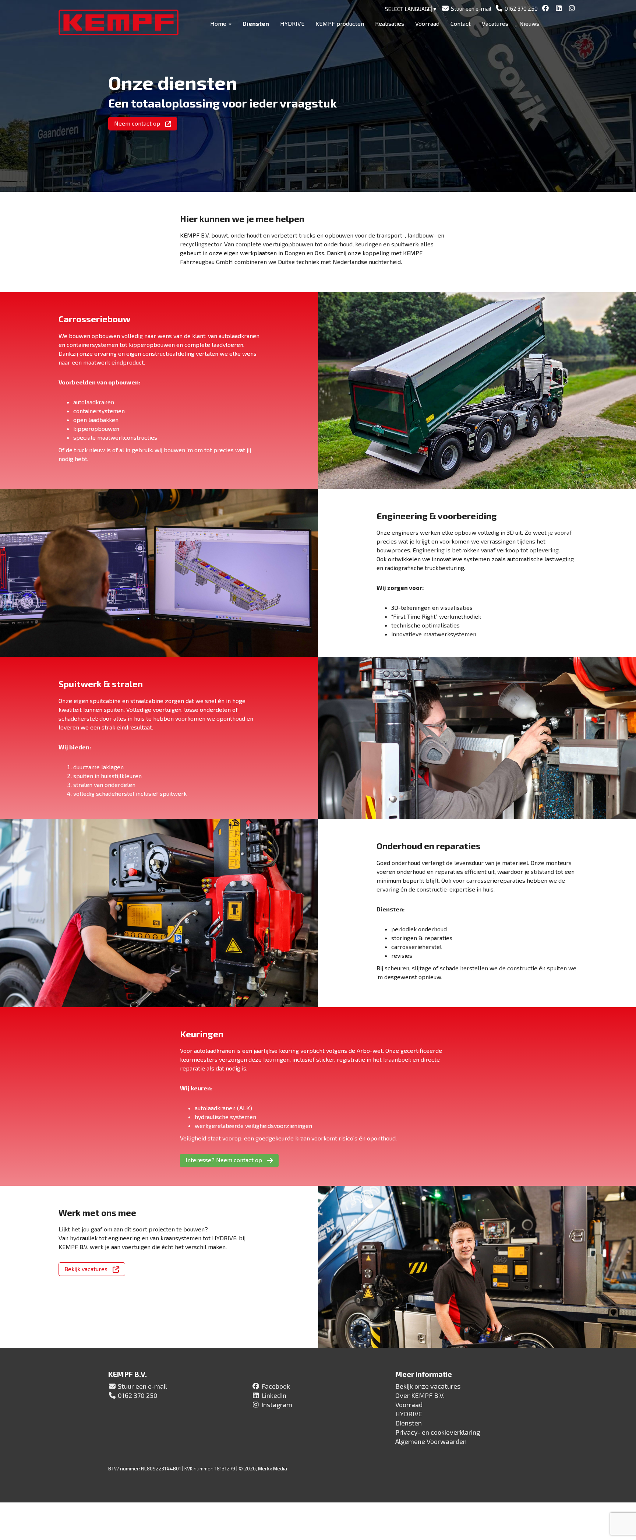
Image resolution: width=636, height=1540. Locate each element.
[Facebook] (546, 8)
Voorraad (427, 23)
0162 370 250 (138, 1395)
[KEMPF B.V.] (122, 22)
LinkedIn (273, 1395)
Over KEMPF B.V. (420, 1395)
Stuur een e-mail (142, 1386)
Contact (461, 23)
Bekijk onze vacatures (427, 1386)
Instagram (276, 1404)
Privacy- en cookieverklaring (437, 1432)
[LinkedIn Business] (559, 8)
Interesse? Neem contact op (225, 1159)
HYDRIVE (292, 23)
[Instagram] (572, 8)
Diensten (256, 23)
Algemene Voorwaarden (431, 1441)
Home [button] (219, 23)
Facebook (275, 1386)
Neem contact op (138, 123)
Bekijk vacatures (86, 1268)
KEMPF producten (339, 23)
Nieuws (529, 23)
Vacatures (495, 23)
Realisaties (389, 23)
